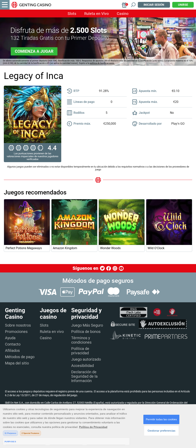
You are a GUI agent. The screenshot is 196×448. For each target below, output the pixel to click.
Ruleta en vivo (52, 331)
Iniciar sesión (154, 5)
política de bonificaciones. (102, 63)
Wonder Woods (110, 248)
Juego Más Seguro (87, 325)
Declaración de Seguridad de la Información (84, 376)
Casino (122, 13)
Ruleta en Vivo (96, 13)
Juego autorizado (86, 359)
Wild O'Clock (156, 248)
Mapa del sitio (17, 363)
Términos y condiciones (81, 340)
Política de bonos (85, 331)
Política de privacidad (80, 350)
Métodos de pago (19, 356)
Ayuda (10, 338)
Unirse (183, 5)
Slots (72, 13)
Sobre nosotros (18, 325)
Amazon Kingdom (65, 248)
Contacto (12, 344)
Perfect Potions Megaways (24, 248)
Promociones (16, 331)
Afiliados (12, 350)
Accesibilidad (82, 365)
